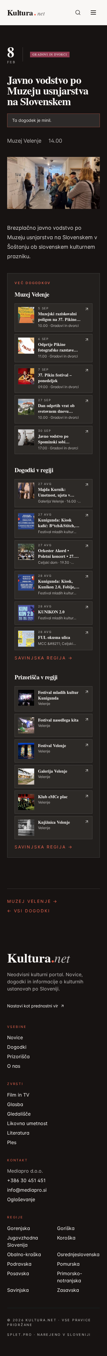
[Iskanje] (77, 12)
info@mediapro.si (27, 1190)
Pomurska (68, 1264)
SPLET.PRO (19, 1335)
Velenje (44, 703)
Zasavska (68, 1290)
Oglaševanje (21, 1199)
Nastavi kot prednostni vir (32, 1005)
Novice (15, 1037)
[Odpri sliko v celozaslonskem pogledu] (53, 183)
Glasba (15, 1104)
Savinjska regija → (44, 657)
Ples (11, 1142)
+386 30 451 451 (26, 1180)
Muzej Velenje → (32, 901)
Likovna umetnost (27, 1123)
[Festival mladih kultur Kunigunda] (53, 698)
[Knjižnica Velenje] (53, 827)
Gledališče (19, 1114)
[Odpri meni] (93, 12)
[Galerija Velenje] (53, 776)
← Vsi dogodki (28, 910)
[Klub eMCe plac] (53, 802)
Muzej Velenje (24, 141)
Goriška (66, 1228)
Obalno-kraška (24, 1254)
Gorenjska (18, 1228)
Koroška (66, 1238)
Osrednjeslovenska (78, 1254)
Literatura (18, 1133)
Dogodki (16, 1047)
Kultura (38, 958)
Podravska (19, 1264)
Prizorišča (18, 1056)
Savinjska (18, 1290)
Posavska (18, 1273)
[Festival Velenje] (53, 751)
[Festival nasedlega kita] (53, 725)
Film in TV (18, 1095)
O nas (13, 1066)
